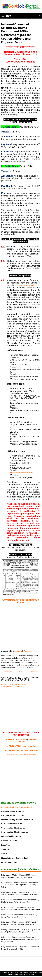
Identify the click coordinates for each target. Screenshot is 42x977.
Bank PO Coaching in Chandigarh (13, 684)
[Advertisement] (21, 627)
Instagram (18, 651)
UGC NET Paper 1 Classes (12, 815)
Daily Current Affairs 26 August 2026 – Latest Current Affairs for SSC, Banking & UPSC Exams (20, 893)
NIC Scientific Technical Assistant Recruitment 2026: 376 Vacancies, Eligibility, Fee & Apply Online (19, 884)
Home (21, 672)
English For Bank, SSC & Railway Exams (17, 807)
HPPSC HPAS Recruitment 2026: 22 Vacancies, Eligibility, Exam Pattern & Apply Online (20, 901)
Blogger (31, 974)
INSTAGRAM (21, 739)
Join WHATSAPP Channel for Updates (21, 750)
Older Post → (35, 672)
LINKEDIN (21, 742)
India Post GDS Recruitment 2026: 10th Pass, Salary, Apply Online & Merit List (19, 916)
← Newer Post (7, 672)
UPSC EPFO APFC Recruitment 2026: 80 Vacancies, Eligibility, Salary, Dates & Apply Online (20, 908)
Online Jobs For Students (12, 811)
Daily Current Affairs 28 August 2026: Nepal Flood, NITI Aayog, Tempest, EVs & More (18, 923)
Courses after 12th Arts (11, 824)
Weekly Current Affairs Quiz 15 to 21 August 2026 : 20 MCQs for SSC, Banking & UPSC (21, 931)
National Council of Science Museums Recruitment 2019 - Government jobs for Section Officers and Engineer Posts (16, 33)
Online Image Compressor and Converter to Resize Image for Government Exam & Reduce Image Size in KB (20, 939)
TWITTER (32, 739)
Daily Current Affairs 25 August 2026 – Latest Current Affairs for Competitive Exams (19, 876)
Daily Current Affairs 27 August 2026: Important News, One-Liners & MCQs (20, 948)
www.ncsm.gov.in (26, 285)
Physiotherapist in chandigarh (12, 686)
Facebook (28, 651)
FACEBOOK (9, 739)
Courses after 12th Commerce (14, 832)
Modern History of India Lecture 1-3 (17, 820)
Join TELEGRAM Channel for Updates (21, 746)
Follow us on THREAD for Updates (21, 755)
